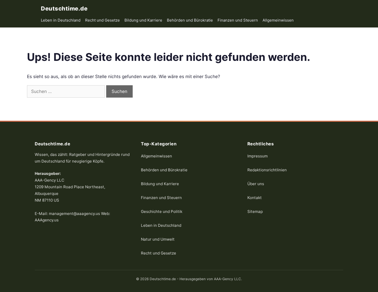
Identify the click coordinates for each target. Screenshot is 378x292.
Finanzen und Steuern (238, 20)
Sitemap (255, 211)
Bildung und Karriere (143, 20)
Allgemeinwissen (278, 20)
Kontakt (254, 197)
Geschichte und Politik (161, 211)
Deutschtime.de (64, 8)
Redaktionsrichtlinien (267, 169)
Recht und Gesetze (102, 20)
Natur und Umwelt (158, 239)
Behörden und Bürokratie (190, 20)
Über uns (255, 183)
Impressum (257, 155)
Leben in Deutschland (60, 20)
